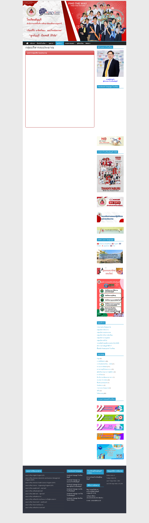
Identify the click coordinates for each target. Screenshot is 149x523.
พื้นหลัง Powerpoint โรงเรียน (106, 348)
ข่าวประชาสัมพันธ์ (102, 366)
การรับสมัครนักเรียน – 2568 (104, 364)
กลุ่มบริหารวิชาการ (103, 330)
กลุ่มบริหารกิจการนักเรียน (105, 335)
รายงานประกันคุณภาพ (104, 327)
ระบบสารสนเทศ (69, 43)
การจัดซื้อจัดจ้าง (101, 361)
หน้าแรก (32, 43)
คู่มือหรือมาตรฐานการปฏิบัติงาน (105, 372)
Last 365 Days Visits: (112, 483)
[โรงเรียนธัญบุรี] (74, 2)
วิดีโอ (98, 390)
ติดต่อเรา (88, 43)
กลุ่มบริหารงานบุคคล (103, 338)
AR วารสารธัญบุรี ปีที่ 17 (104, 346)
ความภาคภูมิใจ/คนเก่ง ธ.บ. (104, 369)
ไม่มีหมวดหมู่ (100, 393)
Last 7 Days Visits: (111, 481)
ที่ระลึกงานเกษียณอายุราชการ (105, 377)
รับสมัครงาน (100, 385)
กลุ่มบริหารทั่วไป (102, 340)
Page (98, 358)
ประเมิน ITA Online (102, 380)
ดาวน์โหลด (100, 374)
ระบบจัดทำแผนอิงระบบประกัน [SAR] (108, 343)
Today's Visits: (110, 478)
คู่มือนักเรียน (80, 43)
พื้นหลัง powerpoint (102, 382)
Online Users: (110, 475)
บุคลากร (51, 43)
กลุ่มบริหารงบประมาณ (104, 332)
